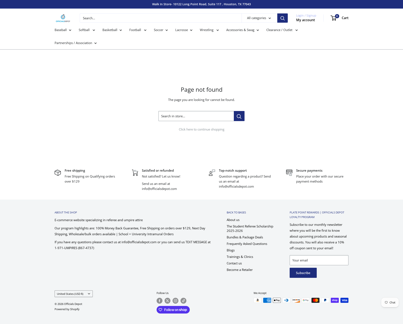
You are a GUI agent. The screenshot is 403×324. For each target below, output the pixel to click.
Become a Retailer (240, 270)
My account (305, 20)
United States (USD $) (70, 294)
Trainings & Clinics (240, 257)
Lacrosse (181, 30)
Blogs (231, 250)
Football (135, 30)
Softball (84, 30)
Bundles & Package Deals (245, 237)
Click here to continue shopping (201, 129)
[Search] (282, 18)
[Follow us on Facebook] (159, 301)
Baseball (61, 30)
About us (233, 220)
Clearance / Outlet (279, 30)
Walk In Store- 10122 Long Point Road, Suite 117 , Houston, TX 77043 (201, 4)
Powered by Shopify (67, 309)
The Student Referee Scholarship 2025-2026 (250, 228)
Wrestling (207, 30)
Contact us (234, 263)
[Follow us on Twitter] (167, 301)
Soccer (158, 30)
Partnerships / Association (73, 43)
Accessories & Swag (240, 30)
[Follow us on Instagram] (175, 301)
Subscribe (303, 273)
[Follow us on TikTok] (183, 301)
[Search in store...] (239, 116)
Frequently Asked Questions (247, 244)
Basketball (109, 30)
